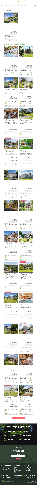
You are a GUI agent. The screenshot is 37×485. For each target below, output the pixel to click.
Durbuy (15, 469)
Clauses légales (28, 469)
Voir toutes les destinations (18, 473)
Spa (15, 472)
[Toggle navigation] (2, 1)
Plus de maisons (18, 417)
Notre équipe (28, 470)
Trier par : (14, 8)
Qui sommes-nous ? (29, 467)
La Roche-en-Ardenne (17, 470)
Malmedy (15, 471)
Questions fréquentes (6, 468)
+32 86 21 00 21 (34, 480)
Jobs (3, 470)
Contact (4, 467)
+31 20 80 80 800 (34, 481)
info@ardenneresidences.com (28, 480)
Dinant (15, 468)
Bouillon (15, 467)
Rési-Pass (27, 468)
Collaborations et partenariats (7, 469)
